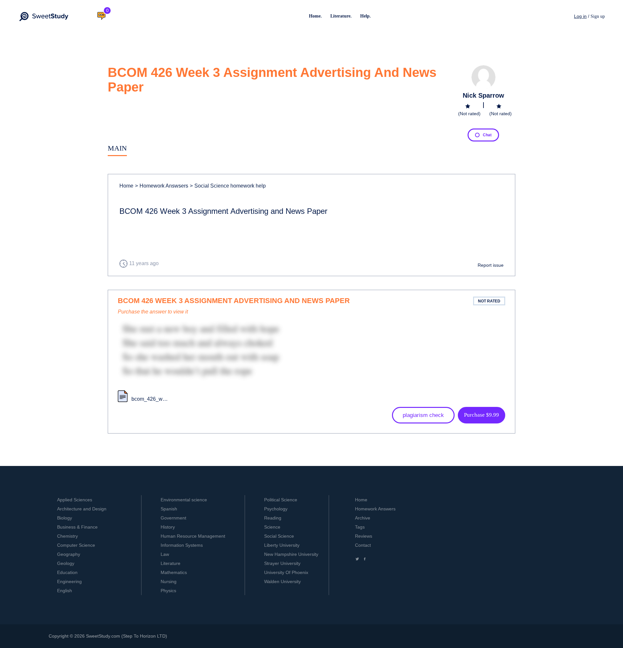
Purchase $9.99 (481, 415)
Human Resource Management (193, 536)
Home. (315, 16)
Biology (64, 517)
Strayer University (282, 563)
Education (67, 572)
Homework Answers (375, 508)
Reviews (363, 536)
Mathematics (174, 572)
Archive (362, 517)
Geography (68, 554)
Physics (168, 590)
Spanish (169, 508)
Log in (580, 16)
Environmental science (184, 499)
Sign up (598, 16)
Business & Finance (77, 527)
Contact (363, 545)
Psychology (275, 508)
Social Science (279, 536)
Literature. (341, 16)
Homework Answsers (161, 186)
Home (126, 186)
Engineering (69, 581)
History (168, 527)
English (64, 590)
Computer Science (76, 545)
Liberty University (281, 545)
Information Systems (182, 545)
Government (173, 517)
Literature (170, 563)
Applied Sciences (74, 499)
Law (165, 554)
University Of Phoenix (286, 572)
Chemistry (67, 536)
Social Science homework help (228, 186)
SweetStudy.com (103, 636)
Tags (360, 527)
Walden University (282, 581)
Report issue (491, 265)
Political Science (280, 499)
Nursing (169, 581)
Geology (65, 563)
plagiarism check (423, 415)
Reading (272, 517)
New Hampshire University (291, 554)
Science (272, 527)
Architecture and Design (81, 508)
